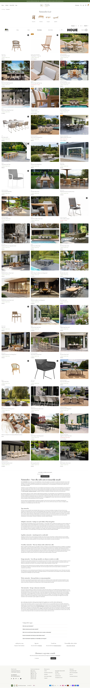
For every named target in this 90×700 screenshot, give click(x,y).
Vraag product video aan (70, 645)
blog (16, 5)
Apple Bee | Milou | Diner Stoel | (65, 137)
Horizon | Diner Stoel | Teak (36, 327)
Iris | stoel (32, 381)
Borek (2, 81)
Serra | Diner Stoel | (63, 300)
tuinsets (41, 608)
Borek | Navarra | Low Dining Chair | (8, 408)
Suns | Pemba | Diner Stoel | (65, 55)
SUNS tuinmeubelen (63, 54)
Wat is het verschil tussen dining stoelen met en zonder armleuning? (37, 632)
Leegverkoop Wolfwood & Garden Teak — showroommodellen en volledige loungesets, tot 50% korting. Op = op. (45, 1)
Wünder (32, 81)
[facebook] (11, 678)
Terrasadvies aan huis (58, 677)
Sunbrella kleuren (58, 675)
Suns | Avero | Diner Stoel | (64, 381)
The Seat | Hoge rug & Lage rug (36, 82)
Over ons (71, 674)
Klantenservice (47, 669)
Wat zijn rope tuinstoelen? (28, 626)
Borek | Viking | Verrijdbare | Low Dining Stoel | (39, 273)
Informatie (72, 669)
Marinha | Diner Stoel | (64, 273)
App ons (36, 643)
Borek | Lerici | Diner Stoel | (35, 245)
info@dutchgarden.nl (57, 645)
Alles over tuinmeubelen (74, 672)
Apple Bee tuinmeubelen (64, 434)
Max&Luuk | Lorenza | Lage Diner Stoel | (67, 191)
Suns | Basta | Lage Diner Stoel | (7, 463)
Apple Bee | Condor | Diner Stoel (65, 435)
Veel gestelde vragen (73, 670)
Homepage (3, 9)
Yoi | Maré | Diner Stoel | (35, 191)
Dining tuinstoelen (25, 491)
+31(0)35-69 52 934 (19, 643)
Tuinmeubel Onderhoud (73, 676)
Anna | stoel (62, 164)
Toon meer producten (45, 476)
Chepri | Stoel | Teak (5, 381)
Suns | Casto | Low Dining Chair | (36, 137)
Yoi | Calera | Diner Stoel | (64, 245)
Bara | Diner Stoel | (5, 137)
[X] (18, 678)
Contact (45, 670)
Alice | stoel (4, 55)
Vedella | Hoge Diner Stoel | (65, 327)
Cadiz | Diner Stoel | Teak (6, 164)
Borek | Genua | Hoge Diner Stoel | (7, 110)
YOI (31, 163)
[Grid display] (80, 25)
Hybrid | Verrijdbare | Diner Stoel (37, 218)
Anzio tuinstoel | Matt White (7, 191)
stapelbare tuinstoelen (32, 491)
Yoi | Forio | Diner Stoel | (64, 354)
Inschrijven (53, 658)
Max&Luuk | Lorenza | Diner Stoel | (8, 300)
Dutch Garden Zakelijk (47, 676)
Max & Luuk (3, 54)
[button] (86, 29)
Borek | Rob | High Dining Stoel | (7, 82)
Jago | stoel (3, 327)
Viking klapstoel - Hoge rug (36, 55)
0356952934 (15, 674)
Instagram (45, 678)
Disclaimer (46, 674)
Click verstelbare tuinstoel (64, 218)
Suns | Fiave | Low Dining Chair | (65, 408)
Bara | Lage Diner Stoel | (35, 463)
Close (89, 1)
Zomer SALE (12, 5)
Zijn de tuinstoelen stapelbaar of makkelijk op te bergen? (34, 638)
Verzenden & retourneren (48, 672)
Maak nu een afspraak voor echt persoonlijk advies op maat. (12, 434)
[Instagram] (13, 678)
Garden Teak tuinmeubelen (35, 54)
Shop (2, 5)
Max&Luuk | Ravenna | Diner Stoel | (37, 408)
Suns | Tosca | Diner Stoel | (6, 218)
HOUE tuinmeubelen (63, 217)
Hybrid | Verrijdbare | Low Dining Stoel (38, 300)
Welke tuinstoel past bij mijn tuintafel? (30, 629)
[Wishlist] (85, 5)
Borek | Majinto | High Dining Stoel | (37, 435)
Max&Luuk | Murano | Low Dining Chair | (9, 354)
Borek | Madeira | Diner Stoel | (65, 463)
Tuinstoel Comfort (34, 110)
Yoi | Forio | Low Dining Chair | (36, 164)
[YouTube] (20, 678)
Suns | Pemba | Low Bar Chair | (36, 354)
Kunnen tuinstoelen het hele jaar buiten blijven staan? (34, 635)
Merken (7, 5)
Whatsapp (40, 645)
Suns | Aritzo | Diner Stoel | (64, 110)
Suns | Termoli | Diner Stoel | (65, 82)
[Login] (83, 5)
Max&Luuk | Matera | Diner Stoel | (7, 273)
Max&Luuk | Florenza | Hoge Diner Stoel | (9, 245)
